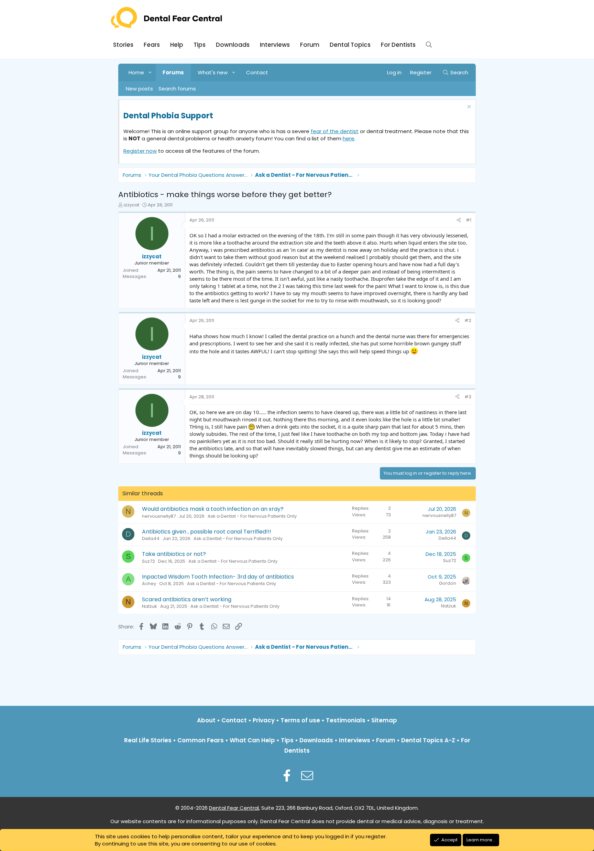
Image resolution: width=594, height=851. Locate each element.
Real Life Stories (148, 740)
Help (176, 45)
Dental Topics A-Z (428, 740)
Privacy (264, 720)
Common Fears (200, 740)
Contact (257, 72)
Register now (140, 150)
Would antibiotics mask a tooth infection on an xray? (213, 509)
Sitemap (384, 720)
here (348, 138)
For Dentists (398, 45)
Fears (152, 45)
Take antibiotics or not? (174, 554)
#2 (467, 320)
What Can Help (252, 740)
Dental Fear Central (234, 807)
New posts (139, 88)
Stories (123, 45)
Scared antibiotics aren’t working (186, 599)
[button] (150, 72)
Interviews (275, 45)
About (206, 720)
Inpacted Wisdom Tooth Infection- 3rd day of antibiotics (218, 577)
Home (136, 72)
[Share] (458, 220)
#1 (468, 220)
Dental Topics (350, 45)
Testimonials (345, 720)
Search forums (177, 88)
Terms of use (300, 720)
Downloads (233, 45)
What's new (213, 72)
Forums (173, 72)
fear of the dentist (335, 131)
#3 (467, 397)
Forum (309, 45)
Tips (200, 45)
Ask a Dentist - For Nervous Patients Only (252, 516)
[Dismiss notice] (468, 107)
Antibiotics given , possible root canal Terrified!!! (206, 532)
